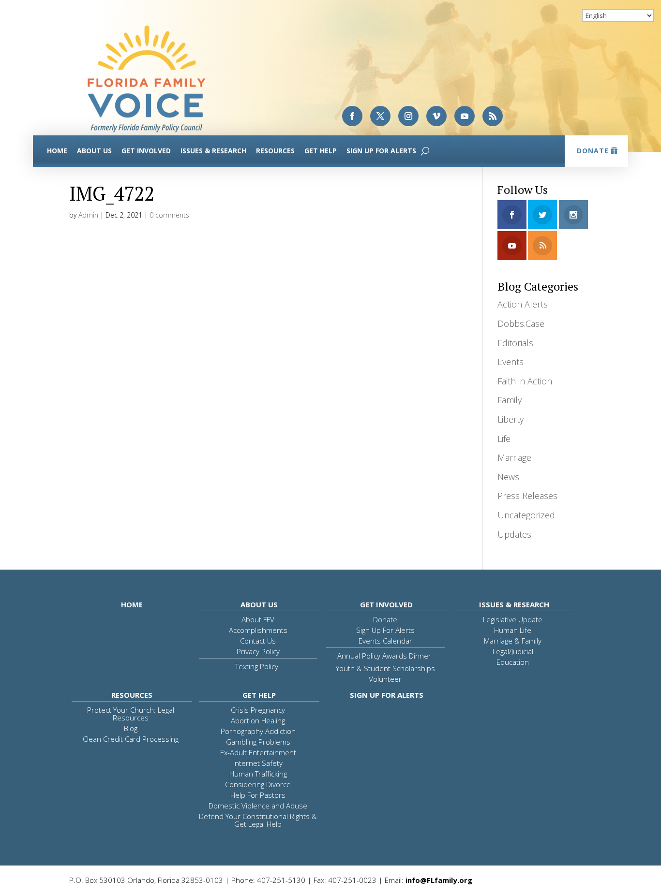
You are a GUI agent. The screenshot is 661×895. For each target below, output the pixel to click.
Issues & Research (213, 150)
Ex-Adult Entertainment (258, 752)
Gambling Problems (258, 742)
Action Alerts (522, 304)
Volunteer (385, 679)
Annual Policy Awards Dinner (384, 655)
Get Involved (146, 150)
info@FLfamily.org (439, 880)
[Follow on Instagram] (408, 116)
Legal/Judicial (513, 651)
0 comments (169, 215)
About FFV (257, 619)
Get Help (320, 150)
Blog (130, 728)
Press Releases (527, 495)
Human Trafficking (258, 773)
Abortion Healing (258, 720)
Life (504, 438)
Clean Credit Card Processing (131, 739)
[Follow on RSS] (492, 116)
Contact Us (258, 641)
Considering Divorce (258, 784)
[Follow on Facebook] (352, 116)
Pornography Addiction (258, 731)
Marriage (514, 457)
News (508, 477)
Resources (275, 150)
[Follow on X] (380, 116)
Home (57, 150)
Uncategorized (526, 515)
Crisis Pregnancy (258, 710)
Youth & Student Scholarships (385, 668)
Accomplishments (258, 630)
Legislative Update (512, 619)
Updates (514, 534)
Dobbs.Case (520, 323)
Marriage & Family (512, 641)
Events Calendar (385, 641)
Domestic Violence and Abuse (258, 805)
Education (512, 662)
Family (509, 400)
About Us (94, 150)
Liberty (510, 419)
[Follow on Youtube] (464, 116)
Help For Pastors (257, 795)
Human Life (512, 630)
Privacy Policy (258, 651)
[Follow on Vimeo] (436, 116)
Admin (88, 215)
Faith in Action (524, 381)
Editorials (515, 343)
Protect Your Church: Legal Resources (130, 713)
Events (510, 361)
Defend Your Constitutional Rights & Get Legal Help (258, 820)
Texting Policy (256, 666)
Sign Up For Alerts (381, 150)
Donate (593, 150)
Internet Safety (258, 763)
